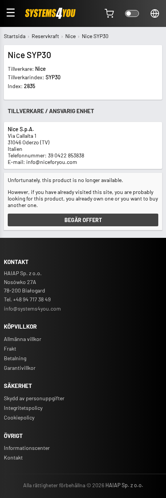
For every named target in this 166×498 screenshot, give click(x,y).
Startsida (14, 36)
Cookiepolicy (19, 417)
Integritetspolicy (23, 407)
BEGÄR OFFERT (83, 220)
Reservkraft (45, 36)
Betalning (15, 358)
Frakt (10, 348)
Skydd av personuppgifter (34, 398)
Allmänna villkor (22, 339)
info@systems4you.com (32, 308)
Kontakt (13, 457)
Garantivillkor (20, 367)
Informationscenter (27, 448)
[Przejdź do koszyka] (109, 13)
